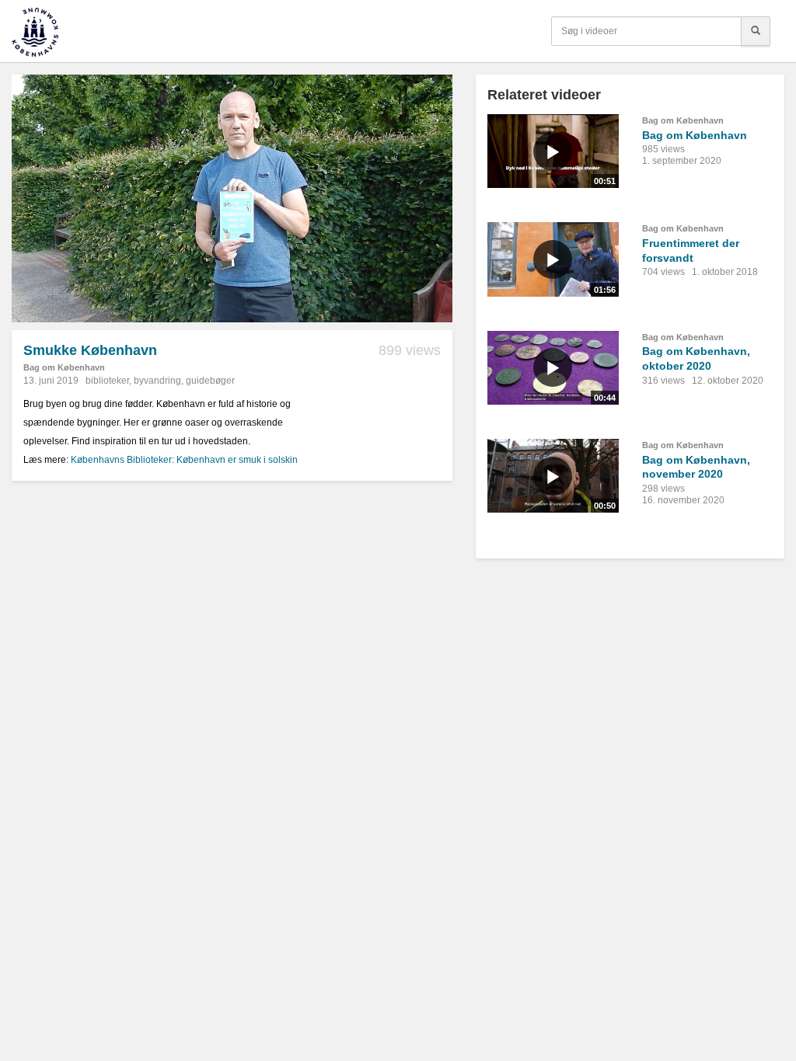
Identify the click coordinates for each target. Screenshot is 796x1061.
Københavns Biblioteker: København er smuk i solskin (184, 459)
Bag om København (64, 367)
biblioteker (107, 380)
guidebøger (210, 380)
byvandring (157, 380)
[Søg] (755, 31)
